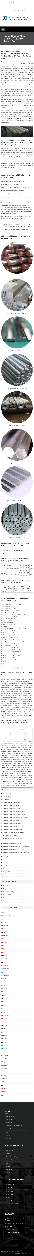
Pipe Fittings (9, 1150)
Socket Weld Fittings (9, 892)
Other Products (7, 875)
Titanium (5, 869)
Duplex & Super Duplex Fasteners (12, 829)
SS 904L (8, 1197)
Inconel (5, 863)
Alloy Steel (6, 799)
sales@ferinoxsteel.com (14, 1232)
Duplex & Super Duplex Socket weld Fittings (15, 817)
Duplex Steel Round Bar (11, 835)
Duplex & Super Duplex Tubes (11, 808)
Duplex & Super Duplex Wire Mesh (12, 843)
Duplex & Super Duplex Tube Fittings (13, 849)
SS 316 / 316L (9, 1191)
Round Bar (9, 1169)
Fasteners (9, 1173)
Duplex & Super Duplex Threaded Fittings (14, 814)
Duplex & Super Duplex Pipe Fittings (13, 811)
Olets (4, 898)
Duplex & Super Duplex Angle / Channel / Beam (16, 852)
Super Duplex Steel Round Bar (13, 838)
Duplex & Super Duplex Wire (11, 826)
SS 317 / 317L (9, 1194)
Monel (5, 860)
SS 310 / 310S (9, 1188)
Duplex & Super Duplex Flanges (12, 823)
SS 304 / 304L (10, 1185)
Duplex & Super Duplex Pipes (11, 805)
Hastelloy (5, 866)
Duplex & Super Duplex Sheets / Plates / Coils (16, 846)
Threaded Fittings (8, 895)
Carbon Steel (7, 796)
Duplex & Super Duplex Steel (14, 1126)
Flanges (5, 889)
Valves (5, 901)
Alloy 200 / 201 (10, 1207)
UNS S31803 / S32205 (12, 1201)
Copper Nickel (7, 872)
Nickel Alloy (6, 857)
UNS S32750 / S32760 (12, 1204)
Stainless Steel (7, 793)
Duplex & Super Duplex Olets (11, 820)
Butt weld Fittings (8, 886)
